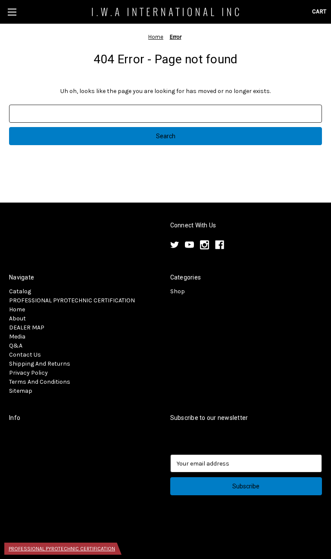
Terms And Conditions (39, 381)
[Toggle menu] (12, 12)
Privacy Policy (28, 372)
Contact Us (25, 354)
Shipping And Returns (39, 363)
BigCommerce (54, 529)
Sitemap (20, 390)
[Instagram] (204, 244)
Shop (177, 291)
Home (17, 309)
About (17, 318)
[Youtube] (189, 244)
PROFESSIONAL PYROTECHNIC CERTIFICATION (72, 300)
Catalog (20, 291)
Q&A (15, 345)
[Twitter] (174, 244)
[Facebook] (219, 244)
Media (17, 336)
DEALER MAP (26, 327)
